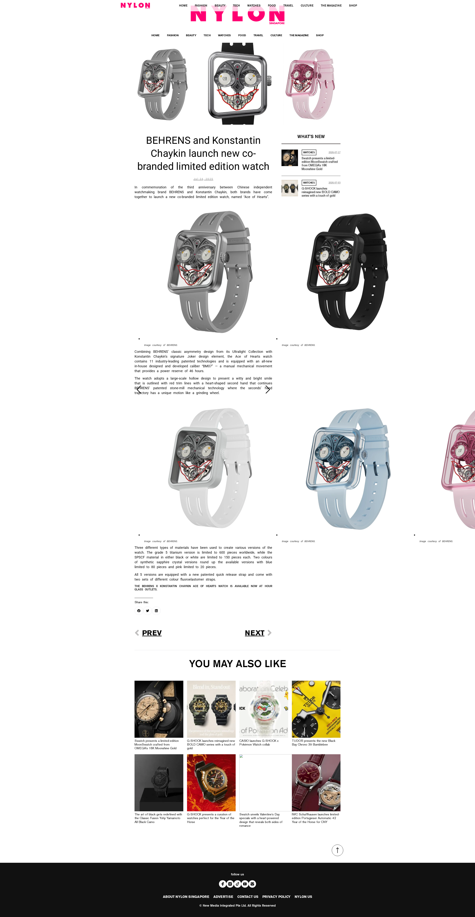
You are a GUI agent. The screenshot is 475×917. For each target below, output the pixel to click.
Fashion (173, 35)
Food (242, 35)
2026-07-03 (334, 182)
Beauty (191, 35)
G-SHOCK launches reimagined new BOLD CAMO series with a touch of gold (321, 192)
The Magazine (299, 35)
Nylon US (303, 896)
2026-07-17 (334, 152)
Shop (320, 35)
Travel (258, 35)
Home (155, 35)
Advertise (223, 896)
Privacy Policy (276, 896)
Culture (276, 35)
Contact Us (247, 896)
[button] (138, 389)
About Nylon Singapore (186, 896)
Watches (224, 35)
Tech (207, 35)
